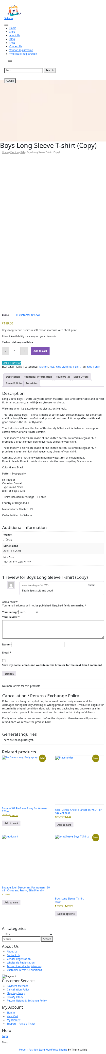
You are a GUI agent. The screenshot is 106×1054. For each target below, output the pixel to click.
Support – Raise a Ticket (21, 1023)
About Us (14, 35)
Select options (66, 913)
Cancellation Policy (18, 989)
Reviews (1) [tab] (63, 376)
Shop (12, 31)
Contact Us (15, 46)
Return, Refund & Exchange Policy (27, 1000)
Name (7, 644)
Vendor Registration (21, 50)
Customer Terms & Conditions (24, 970)
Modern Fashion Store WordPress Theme (43, 1049)
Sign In (11, 1012)
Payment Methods (17, 986)
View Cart (12, 1016)
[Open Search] (10, 61)
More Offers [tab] (80, 376)
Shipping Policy (16, 993)
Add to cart (40, 351)
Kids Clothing (63, 366)
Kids (22, 152)
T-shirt (77, 366)
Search (49, 70)
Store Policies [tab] (14, 383)
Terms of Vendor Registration (24, 966)
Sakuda (8, 18)
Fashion (14, 152)
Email (6, 652)
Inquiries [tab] (31, 383)
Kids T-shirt (93, 366)
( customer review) (28, 315)
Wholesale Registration (23, 53)
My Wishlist (13, 1020)
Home (12, 28)
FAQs (12, 42)
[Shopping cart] (6, 63)
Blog (12, 39)
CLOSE (10, 80)
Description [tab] (13, 376)
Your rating (10, 612)
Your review (10, 617)
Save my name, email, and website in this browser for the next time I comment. (52, 665)
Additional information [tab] (38, 376)
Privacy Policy (15, 997)
